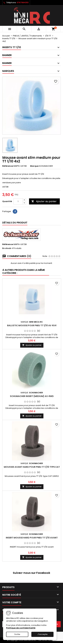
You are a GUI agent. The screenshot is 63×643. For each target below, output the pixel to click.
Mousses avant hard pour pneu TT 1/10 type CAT (32, 466)
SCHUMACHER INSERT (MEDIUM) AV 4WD (32, 396)
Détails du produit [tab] (14, 222)
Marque (34, 166)
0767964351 (23, 2)
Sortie (17, 634)
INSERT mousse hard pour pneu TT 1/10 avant (32, 537)
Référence (7, 166)
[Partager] (15, 211)
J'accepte (42, 634)
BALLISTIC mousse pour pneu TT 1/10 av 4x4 (31, 325)
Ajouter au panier (44, 201)
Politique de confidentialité (20, 627)
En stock (6, 248)
